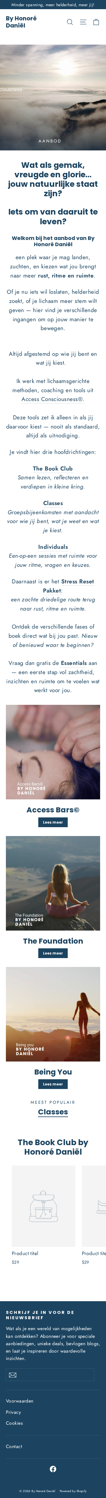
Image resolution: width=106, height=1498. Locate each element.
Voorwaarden (20, 1401)
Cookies (14, 1423)
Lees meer (53, 822)
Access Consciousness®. (53, 399)
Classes (53, 1111)
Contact (14, 1446)
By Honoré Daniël (21, 22)
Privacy (13, 1412)
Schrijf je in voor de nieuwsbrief (40, 1314)
